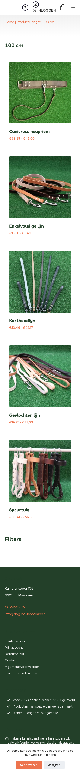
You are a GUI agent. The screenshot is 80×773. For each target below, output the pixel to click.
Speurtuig (19, 509)
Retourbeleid (14, 654)
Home (9, 22)
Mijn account (14, 647)
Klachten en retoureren (21, 673)
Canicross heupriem (29, 131)
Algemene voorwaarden (22, 667)
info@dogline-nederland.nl (25, 614)
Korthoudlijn (22, 320)
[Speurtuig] (40, 471)
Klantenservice (15, 641)
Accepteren (29, 765)
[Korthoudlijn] (40, 282)
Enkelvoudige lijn (26, 226)
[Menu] (73, 7)
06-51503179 (15, 607)
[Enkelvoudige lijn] (40, 187)
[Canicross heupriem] (40, 92)
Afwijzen (54, 765)
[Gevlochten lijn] (40, 376)
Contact (11, 660)
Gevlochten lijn (24, 415)
